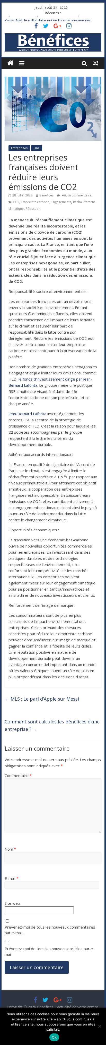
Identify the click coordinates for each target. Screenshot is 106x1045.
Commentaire (18, 775)
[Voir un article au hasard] (95, 63)
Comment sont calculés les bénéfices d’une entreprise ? (52, 725)
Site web (12, 903)
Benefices (46, 195)
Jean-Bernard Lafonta (27, 413)
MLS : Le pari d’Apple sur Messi (42, 699)
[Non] (99, 1026)
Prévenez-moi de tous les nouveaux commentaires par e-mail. (50, 929)
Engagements (61, 202)
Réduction (33, 208)
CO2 (16, 202)
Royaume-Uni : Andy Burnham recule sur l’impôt (44, 17)
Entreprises (19, 148)
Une (37, 148)
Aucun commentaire (76, 195)
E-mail (12, 878)
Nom (10, 849)
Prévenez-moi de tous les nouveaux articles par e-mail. (49, 951)
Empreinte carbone (35, 202)
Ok (54, 1037)
